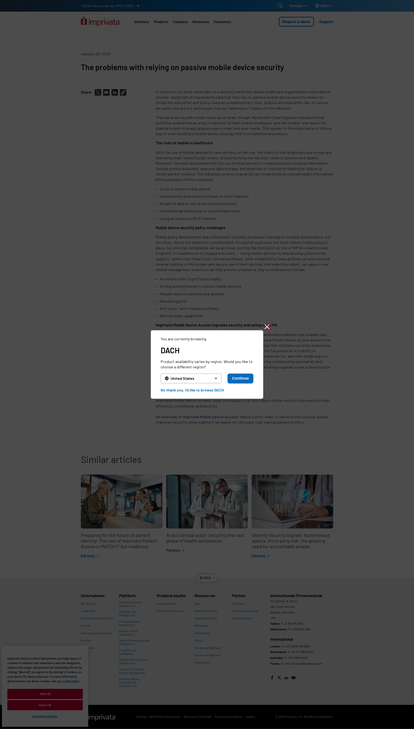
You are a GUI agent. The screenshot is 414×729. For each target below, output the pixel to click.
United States (182, 378)
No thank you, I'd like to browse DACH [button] (192, 390)
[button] (267, 326)
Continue (240, 378)
